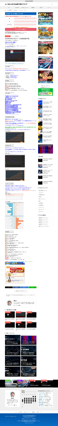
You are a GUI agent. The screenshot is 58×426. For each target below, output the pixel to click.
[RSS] (15, 416)
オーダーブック (41, 211)
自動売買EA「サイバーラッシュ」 (43, 219)
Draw (40, 394)
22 (33, 401)
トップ (9, 7)
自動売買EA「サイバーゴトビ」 (43, 224)
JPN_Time (41, 396)
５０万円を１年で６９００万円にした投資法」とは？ (18, 261)
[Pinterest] (10, 416)
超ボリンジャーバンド (42, 198)
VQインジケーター (41, 209)
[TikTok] (13, 416)
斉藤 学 (12, 398)
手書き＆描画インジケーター (43, 190)
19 (26, 401)
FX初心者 (41, 7)
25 (24, 402)
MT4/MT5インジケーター (25, 7)
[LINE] (5, 416)
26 (26, 402)
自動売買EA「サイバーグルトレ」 (43, 217)
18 (24, 401)
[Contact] (20, 305)
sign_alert (41, 397)
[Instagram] (17, 305)
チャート (49, 7)
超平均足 (40, 196)
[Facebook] (15, 305)
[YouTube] (19, 305)
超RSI (40, 402)
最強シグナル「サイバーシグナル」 (44, 226)
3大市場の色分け (41, 205)
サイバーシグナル (42, 392)
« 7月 (22, 406)
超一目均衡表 (41, 203)
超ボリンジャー (41, 400)
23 (35, 401)
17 (22, 401)
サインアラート (41, 192)
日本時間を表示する (41, 194)
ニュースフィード (41, 207)
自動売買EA (33, 7)
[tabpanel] (45, 149)
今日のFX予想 (17, 7)
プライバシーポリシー (28, 418)
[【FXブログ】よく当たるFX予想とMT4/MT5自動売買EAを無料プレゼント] (16, 4)
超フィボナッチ (41, 405)
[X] (16, 305)
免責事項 (23, 418)
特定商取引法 (34, 418)
